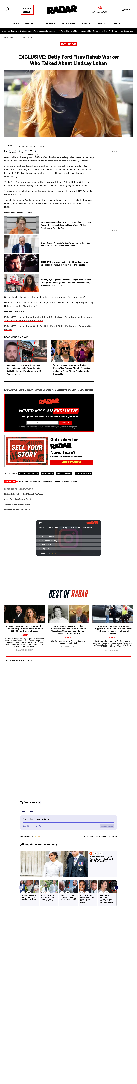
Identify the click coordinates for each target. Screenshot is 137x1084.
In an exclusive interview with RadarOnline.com (28, 166)
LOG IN (127, 9)
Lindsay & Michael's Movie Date (17, 509)
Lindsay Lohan (64, 473)
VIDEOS (101, 23)
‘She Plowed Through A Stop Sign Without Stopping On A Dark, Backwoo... (48, 481)
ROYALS (85, 23)
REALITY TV (31, 23)
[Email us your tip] (27, 14)
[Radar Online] (62, 9)
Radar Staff (12, 145)
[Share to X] (21, 151)
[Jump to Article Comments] (5, 151)
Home (6, 37)
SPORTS (115, 23)
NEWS (16, 23)
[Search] (7, 11)
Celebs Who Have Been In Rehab (17, 499)
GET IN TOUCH (71, 462)
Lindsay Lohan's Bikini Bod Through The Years (23, 494)
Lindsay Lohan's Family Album (17, 504)
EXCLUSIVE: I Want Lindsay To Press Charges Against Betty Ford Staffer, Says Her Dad (48, 390)
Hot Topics (47, 473)
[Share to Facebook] (13, 151)
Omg (12, 37)
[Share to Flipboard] (29, 151)
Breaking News (83, 473)
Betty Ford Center (24, 37)
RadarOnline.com (57, 161)
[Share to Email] (37, 151)
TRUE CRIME (68, 23)
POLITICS (50, 23)
